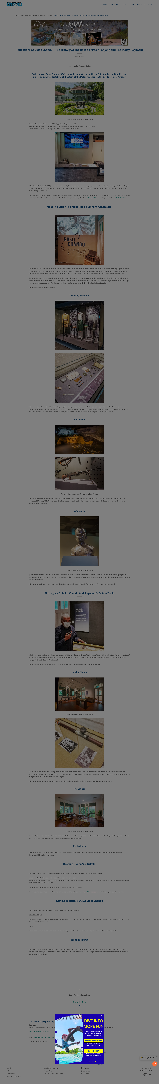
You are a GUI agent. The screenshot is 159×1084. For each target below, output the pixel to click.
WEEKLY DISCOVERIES (93, 1041)
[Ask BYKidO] (154, 1063)
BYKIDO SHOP (93, 1051)
